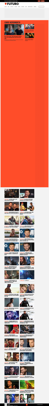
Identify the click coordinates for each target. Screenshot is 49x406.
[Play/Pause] (27, 405)
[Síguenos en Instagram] (37, 3)
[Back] (23, 405)
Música (8, 6)
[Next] (30, 405)
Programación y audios (40, 404)
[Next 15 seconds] (28, 405)
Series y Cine (11, 6)
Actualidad (15, 6)
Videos (26, 6)
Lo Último (5, 6)
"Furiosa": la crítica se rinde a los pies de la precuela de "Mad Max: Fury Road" (29, 40)
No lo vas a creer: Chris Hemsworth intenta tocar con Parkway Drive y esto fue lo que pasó (12, 37)
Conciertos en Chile (30, 6)
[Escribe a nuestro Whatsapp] (44, 3)
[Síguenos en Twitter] (40, 3)
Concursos (35, 6)
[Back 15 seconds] (25, 405)
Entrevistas (22, 6)
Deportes (19, 6)
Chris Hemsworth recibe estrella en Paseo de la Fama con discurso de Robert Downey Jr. (29, 31)
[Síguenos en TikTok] (38, 3)
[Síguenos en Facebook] (39, 3)
